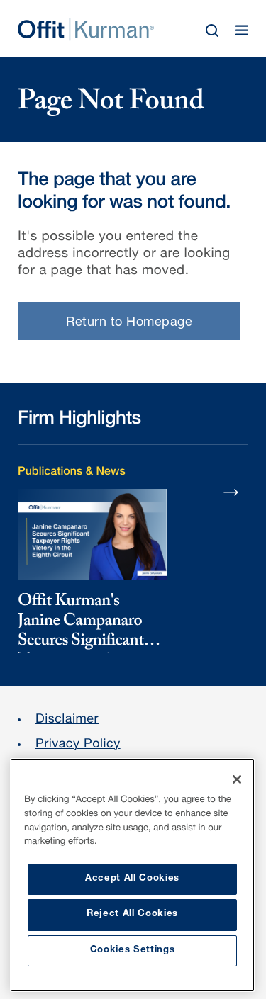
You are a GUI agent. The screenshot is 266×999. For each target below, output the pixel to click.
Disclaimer (67, 720)
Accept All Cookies (132, 879)
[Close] (237, 779)
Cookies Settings (132, 950)
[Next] (231, 491)
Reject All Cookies (132, 914)
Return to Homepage (129, 323)
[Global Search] (212, 30)
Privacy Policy (78, 745)
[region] (132, 875)
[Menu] (241, 30)
